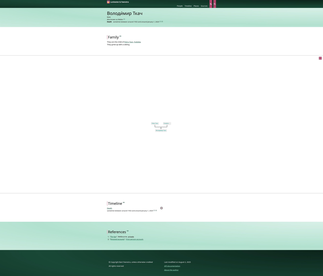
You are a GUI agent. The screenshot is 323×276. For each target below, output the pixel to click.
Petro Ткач (128, 42)
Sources (204, 6)
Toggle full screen (320, 58)
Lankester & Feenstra (119, 2)
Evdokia (137, 42)
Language (210, 4)
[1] (124, 19)
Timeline (188, 6)
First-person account (134, 239)
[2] (162, 21)
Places (196, 6)
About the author (171, 270)
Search (214, 4)
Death (109, 208)
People (180, 6)
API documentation (172, 266)
